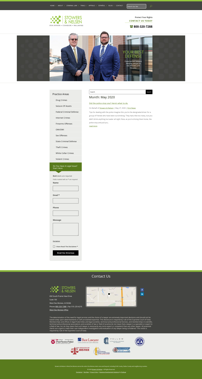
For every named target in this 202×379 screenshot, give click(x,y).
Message (57, 220)
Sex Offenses (61, 135)
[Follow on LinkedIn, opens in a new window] (142, 294)
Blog (110, 6)
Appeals (92, 6)
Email (56, 195)
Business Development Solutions (109, 372)
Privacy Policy (94, 372)
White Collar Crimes (65, 153)
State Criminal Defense (66, 141)
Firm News (131, 108)
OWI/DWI (60, 129)
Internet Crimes (63, 118)
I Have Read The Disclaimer (67, 247)
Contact (119, 6)
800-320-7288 (142, 27)
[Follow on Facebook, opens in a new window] (142, 290)
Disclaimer (56, 241)
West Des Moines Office (59, 310)
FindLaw (123, 372)
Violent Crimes (62, 159)
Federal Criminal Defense (67, 112)
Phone (56, 207)
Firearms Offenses (64, 123)
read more (93, 126)
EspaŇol (101, 6)
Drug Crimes (61, 100)
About (60, 6)
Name (55, 182)
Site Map (86, 372)
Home (52, 6)
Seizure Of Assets (64, 106)
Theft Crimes (62, 147)
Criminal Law (71, 6)
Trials (82, 6)
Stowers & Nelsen (107, 108)
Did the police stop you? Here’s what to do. (108, 103)
